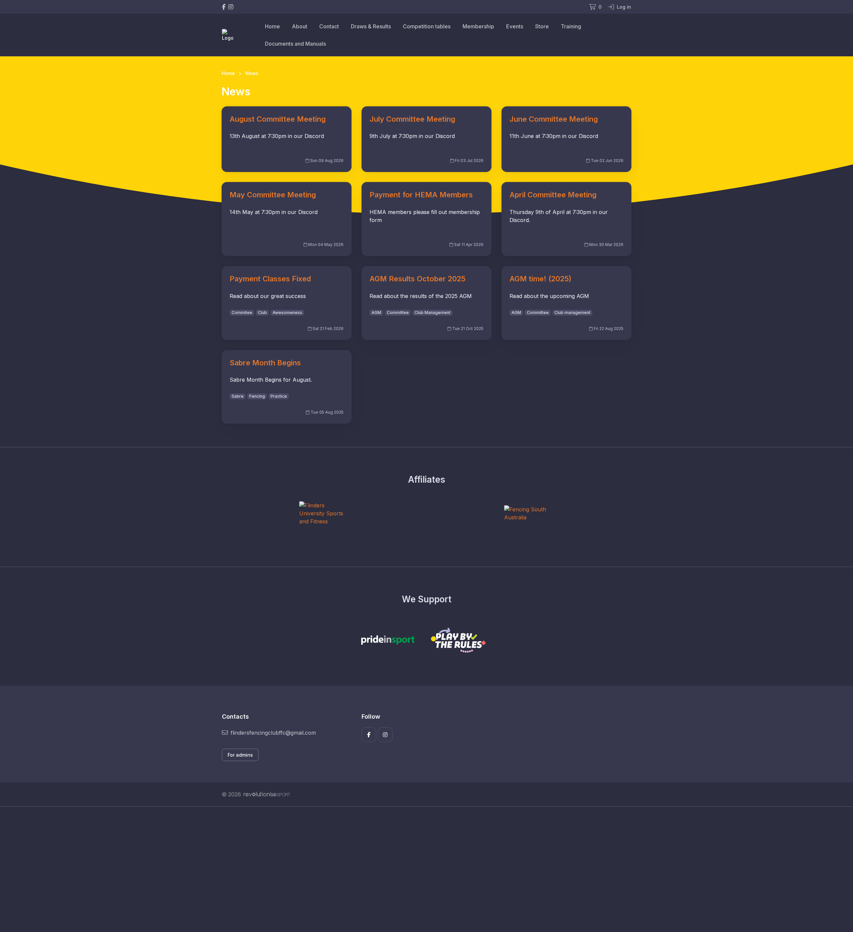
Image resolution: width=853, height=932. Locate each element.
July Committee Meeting (412, 119)
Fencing (257, 396)
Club (262, 312)
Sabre (238, 396)
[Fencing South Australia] (529, 513)
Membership (478, 26)
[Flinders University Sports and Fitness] (324, 513)
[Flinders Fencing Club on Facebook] (224, 6)
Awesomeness (287, 312)
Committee (398, 312)
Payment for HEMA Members (421, 194)
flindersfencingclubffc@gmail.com (273, 732)
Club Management (432, 312)
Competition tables (426, 26)
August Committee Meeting (278, 119)
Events (514, 26)
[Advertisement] (421, 869)
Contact (329, 26)
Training (571, 26)
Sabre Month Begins (265, 362)
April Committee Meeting (552, 194)
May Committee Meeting (273, 194)
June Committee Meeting (553, 119)
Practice (279, 396)
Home (272, 26)
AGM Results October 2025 (417, 278)
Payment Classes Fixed (270, 278)
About (299, 26)
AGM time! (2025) (540, 278)
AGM (376, 312)
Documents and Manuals (295, 43)
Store (542, 26)
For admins (240, 755)
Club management (572, 312)
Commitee (242, 312)
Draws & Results (371, 26)
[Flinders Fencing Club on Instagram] (230, 6)
